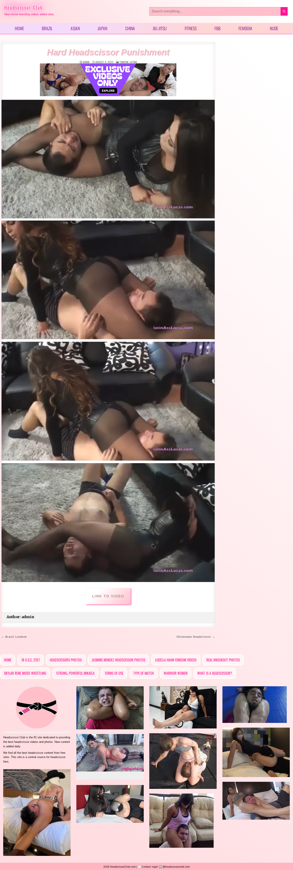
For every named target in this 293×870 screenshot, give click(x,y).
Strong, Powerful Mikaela (75, 673)
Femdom (245, 28)
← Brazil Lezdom (14, 636)
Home (19, 28)
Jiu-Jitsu (160, 28)
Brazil (47, 28)
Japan (102, 28)
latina (133, 62)
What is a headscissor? (214, 673)
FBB (217, 28)
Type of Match (143, 673)
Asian (75, 28)
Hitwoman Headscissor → (196, 636)
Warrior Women (175, 673)
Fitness (191, 28)
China (130, 28)
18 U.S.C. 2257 (30, 660)
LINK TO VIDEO (108, 596)
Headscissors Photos (66, 660)
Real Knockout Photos (223, 660)
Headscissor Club (23, 7)
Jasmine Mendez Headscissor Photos (118, 660)
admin (86, 62)
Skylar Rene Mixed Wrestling (25, 673)
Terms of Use (113, 673)
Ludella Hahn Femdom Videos (175, 660)
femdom (124, 62)
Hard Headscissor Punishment (108, 52)
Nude (274, 28)
